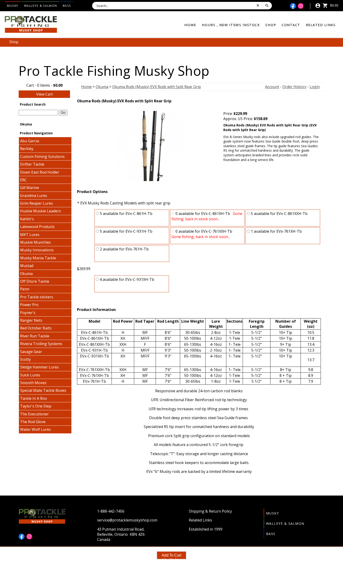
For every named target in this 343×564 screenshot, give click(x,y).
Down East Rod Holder (39, 172)
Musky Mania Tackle (38, 258)
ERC (23, 179)
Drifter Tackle (32, 164)
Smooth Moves (33, 382)
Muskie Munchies (35, 242)
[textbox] (38, 112)
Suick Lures (30, 375)
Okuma (26, 273)
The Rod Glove (33, 421)
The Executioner (34, 414)
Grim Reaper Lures (36, 203)
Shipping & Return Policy (210, 511)
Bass (67, 6)
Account (272, 86)
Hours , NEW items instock (231, 25)
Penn (24, 289)
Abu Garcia (29, 140)
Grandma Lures (33, 195)
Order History (294, 86)
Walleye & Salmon (40, 6)
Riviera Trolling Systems (41, 343)
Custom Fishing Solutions (42, 156)
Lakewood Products (37, 226)
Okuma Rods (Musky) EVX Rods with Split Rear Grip (156, 86)
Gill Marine (29, 187)
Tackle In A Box (33, 398)
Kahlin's (27, 218)
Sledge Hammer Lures (39, 367)
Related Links (321, 25)
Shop (270, 25)
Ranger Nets (31, 320)
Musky (12, 6)
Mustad (26, 265)
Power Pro (29, 304)
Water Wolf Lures (35, 429)
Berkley (26, 148)
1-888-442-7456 (110, 511)
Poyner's (27, 312)
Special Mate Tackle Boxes (43, 390)
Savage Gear (31, 351)
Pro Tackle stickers (36, 297)
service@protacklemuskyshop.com (127, 520)
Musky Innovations (37, 250)
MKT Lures (29, 234)
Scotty (25, 359)
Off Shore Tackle (34, 281)
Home (190, 25)
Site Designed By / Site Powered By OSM (171, 559)
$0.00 (333, 5)
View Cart (44, 94)
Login (315, 86)
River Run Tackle (34, 336)
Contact (291, 25)
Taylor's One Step (35, 406)
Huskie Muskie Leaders (40, 211)
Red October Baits (36, 328)
